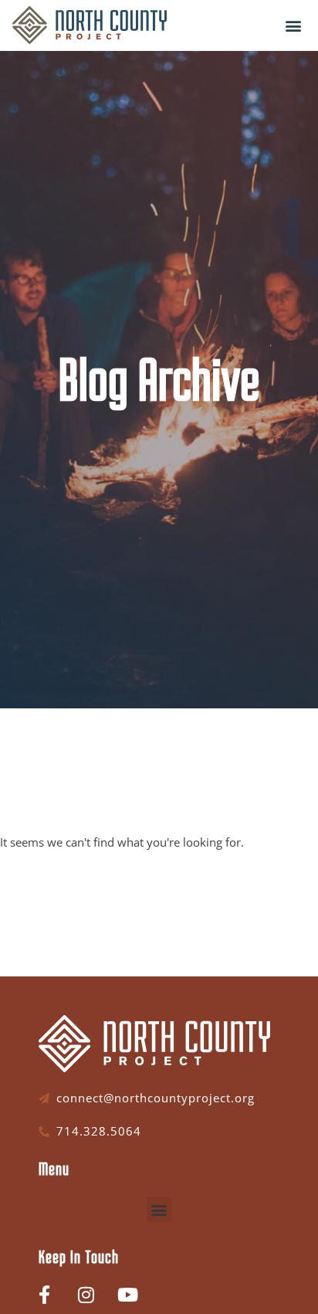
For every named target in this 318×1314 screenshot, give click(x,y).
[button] (293, 25)
